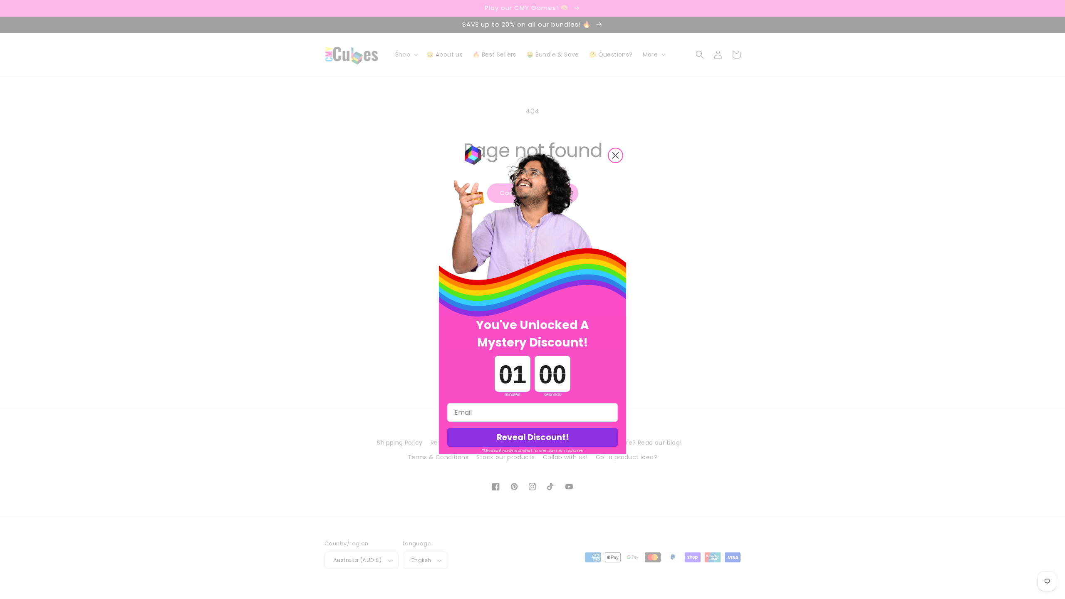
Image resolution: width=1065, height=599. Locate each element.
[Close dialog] (615, 155)
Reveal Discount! (533, 437)
